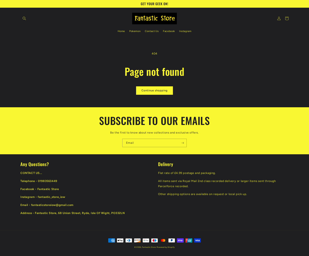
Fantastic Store (149, 247)
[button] (24, 18)
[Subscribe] (183, 143)
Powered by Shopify (166, 247)
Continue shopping (154, 90)
